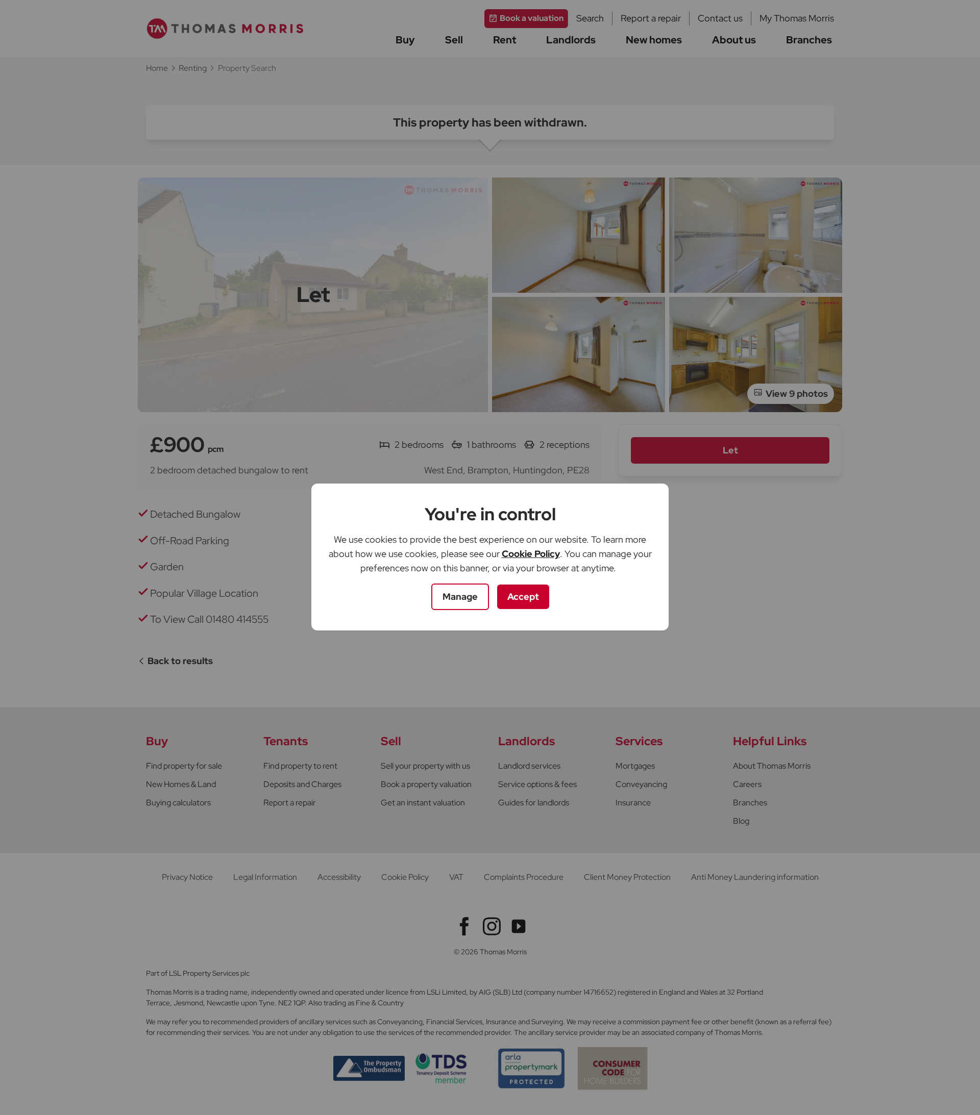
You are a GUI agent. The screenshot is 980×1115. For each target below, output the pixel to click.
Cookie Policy (531, 554)
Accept (523, 596)
